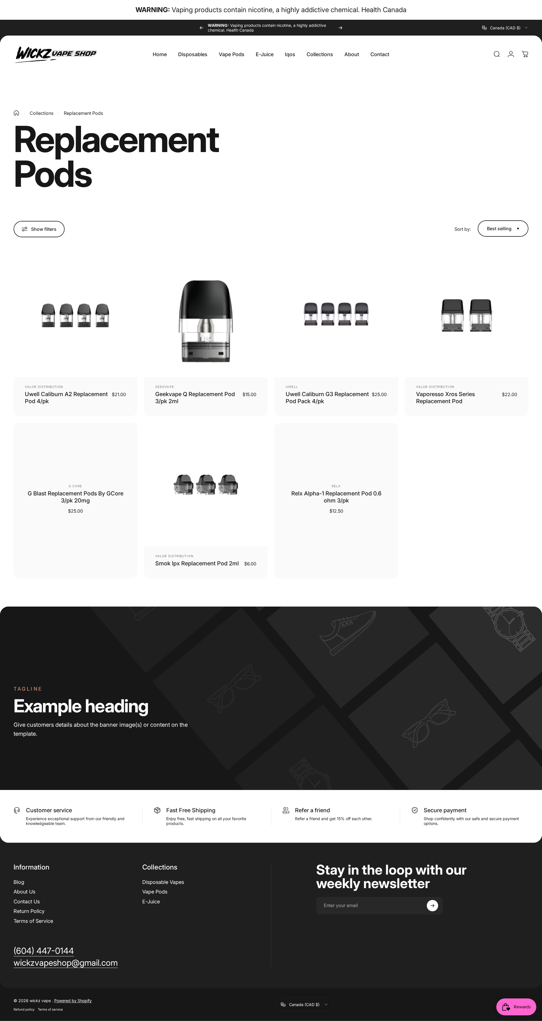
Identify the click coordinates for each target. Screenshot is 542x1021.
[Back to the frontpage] (16, 113)
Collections (41, 113)
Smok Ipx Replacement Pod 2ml (197, 563)
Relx (336, 486)
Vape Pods (154, 892)
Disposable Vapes (163, 882)
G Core (75, 486)
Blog (19, 882)
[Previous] (201, 28)
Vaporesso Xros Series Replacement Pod (445, 398)
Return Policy (29, 911)
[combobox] (505, 28)
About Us (24, 892)
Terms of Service (33, 921)
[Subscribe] (432, 905)
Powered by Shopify (73, 1000)
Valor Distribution (44, 387)
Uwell (292, 387)
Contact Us (27, 901)
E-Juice (151, 901)
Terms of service (50, 1009)
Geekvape (164, 387)
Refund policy (24, 1009)
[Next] (340, 28)
